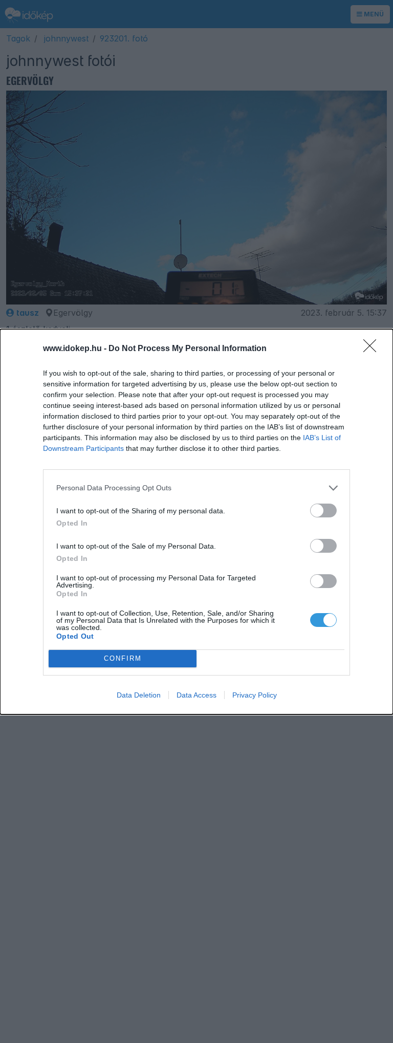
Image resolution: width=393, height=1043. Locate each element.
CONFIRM (123, 658)
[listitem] (196, 488)
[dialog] (196, 521)
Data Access (196, 695)
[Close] (373, 349)
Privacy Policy (254, 695)
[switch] (323, 510)
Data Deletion (139, 695)
